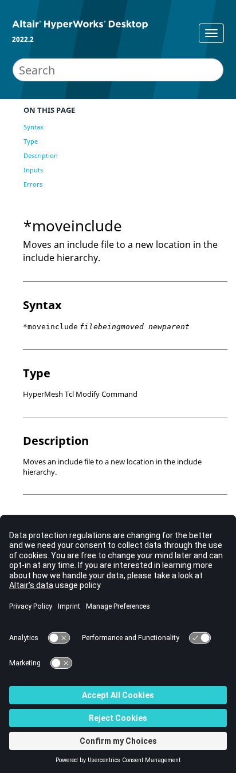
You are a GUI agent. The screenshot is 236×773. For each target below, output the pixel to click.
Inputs (33, 169)
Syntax (33, 127)
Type (30, 141)
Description (40, 155)
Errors (32, 184)
